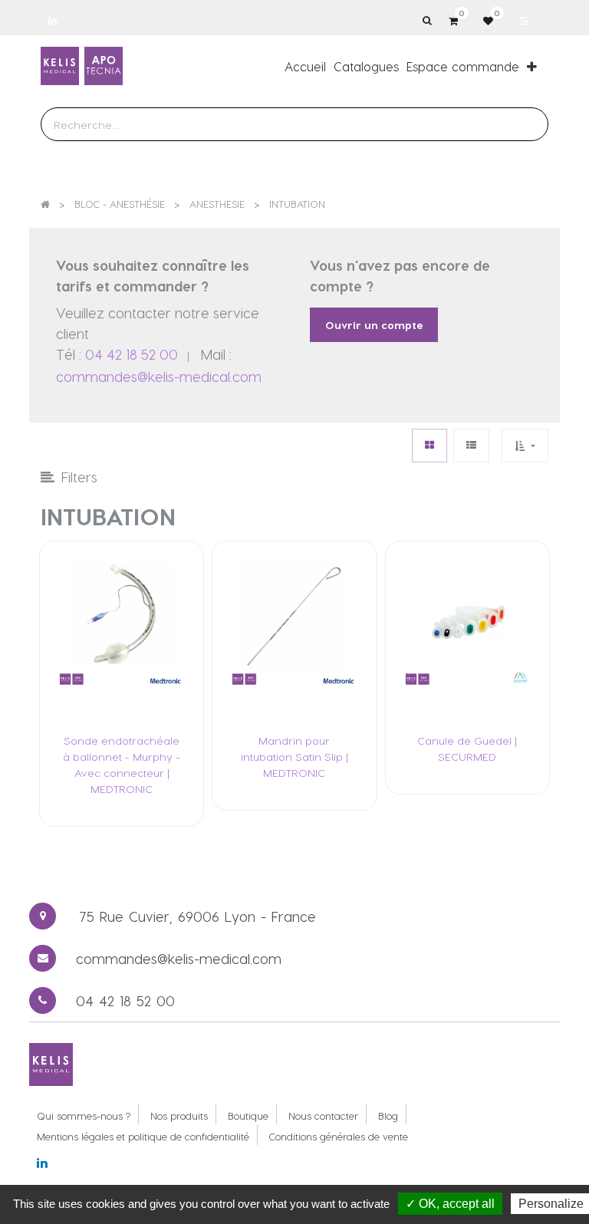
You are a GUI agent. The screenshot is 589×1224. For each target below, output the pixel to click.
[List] (471, 445)
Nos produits (179, 1115)
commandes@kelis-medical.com (159, 376)
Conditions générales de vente (338, 1136)
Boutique (248, 1115)
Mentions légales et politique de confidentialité (143, 1136)
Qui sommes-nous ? (83, 1115)
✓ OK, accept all (450, 1203)
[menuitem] (305, 66)
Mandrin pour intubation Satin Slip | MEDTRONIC (294, 756)
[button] (532, 66)
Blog (388, 1115)
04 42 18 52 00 (131, 354)
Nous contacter (323, 1115)
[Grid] (429, 445)
